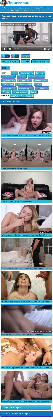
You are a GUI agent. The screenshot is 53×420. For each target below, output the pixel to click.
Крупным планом (20, 92)
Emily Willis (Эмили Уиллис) (22, 96)
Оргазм (38, 84)
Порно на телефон (11, 407)
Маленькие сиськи (36, 77)
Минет (14, 73)
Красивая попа (42, 88)
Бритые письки (8, 77)
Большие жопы (27, 73)
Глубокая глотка (8, 88)
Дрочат (33, 92)
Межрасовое (7, 84)
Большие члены (24, 81)
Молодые (22, 77)
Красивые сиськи (26, 88)
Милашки (6, 92)
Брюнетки (40, 73)
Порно (38, 10)
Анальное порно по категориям (17, 8)
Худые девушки (8, 81)
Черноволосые (41, 81)
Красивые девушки (23, 84)
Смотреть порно (27, 10)
